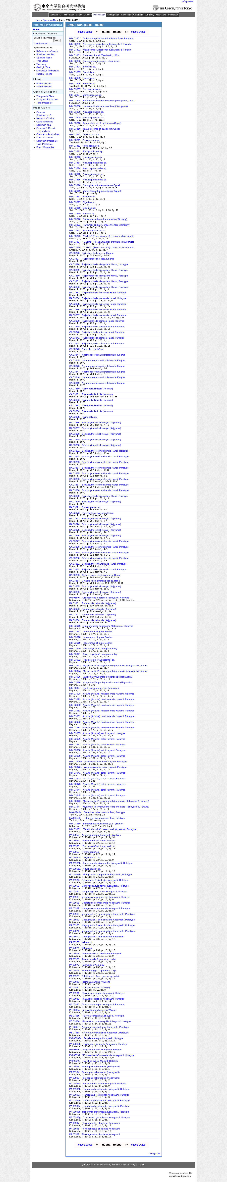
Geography (138, 15)
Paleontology (99, 15)
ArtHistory (149, 15)
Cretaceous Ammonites (47, 71)
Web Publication (44, 87)
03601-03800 (85, 32)
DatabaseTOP (56, 15)
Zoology (88, 15)
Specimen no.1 (43, 125)
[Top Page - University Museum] (59, 7)
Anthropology (113, 15)
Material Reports (44, 74)
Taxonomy (41, 64)
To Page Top (154, 1154)
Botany (79, 15)
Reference (41, 51)
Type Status (42, 61)
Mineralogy (69, 15)
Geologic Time (43, 67)
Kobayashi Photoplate (46, 99)
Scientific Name (44, 58)
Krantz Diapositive (45, 147)
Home (37, 20)
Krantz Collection (44, 137)
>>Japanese (187, 1)
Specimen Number (45, 54)
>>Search (53, 51)
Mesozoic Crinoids (45, 118)
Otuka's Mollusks (44, 122)
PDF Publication (44, 83)
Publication (173, 15)
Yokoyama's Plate (45, 96)
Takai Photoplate (44, 103)
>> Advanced (41, 43)
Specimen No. (50, 20)
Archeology (126, 15)
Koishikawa (161, 15)
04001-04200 (138, 32)
